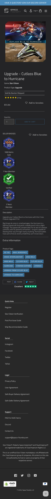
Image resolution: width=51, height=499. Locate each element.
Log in (36, 10)
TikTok (7, 363)
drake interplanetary (13, 257)
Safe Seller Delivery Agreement (17, 400)
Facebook (9, 350)
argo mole (30, 257)
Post (9, 282)
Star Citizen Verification (14, 313)
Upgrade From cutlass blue (16, 270)
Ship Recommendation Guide (16, 326)
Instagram (9, 344)
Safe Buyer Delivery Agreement (17, 394)
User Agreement (11, 387)
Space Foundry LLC (28, 490)
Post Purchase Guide (13, 320)
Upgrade (18, 87)
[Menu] (46, 10)
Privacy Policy (10, 381)
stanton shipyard (23, 266)
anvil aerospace (20, 252)
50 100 (7, 252)
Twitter (7, 357)
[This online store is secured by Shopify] (10, 485)
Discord (8, 424)
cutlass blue (22, 261)
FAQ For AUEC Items (13, 417)
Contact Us (9, 431)
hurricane (8, 266)
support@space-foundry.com (16, 437)
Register (8, 307)
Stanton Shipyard (17, 93)
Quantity (7, 117)
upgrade (38, 266)
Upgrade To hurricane (13, 275)
